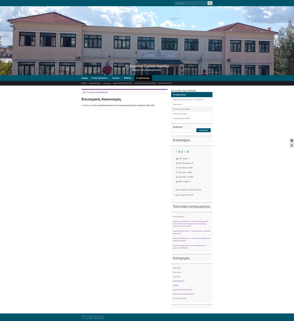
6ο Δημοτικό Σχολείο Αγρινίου (147, 66)
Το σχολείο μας (143, 78)
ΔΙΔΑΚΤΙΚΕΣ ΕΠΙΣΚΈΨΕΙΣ (122, 83)
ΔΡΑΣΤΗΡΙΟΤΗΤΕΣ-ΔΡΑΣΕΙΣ (145, 83)
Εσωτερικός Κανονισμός (181, 109)
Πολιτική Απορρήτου (180, 114)
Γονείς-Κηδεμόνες (99, 78)
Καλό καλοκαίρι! (178, 216)
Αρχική (85, 78)
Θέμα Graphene (99, 318)
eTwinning (107, 83)
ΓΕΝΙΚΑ (84, 83)
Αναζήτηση (178, 127)
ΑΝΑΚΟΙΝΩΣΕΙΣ (95, 83)
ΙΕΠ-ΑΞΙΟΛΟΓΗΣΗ (165, 83)
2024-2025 (177, 268)
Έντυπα (116, 78)
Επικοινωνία (177, 104)
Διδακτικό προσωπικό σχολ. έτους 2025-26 (188, 99)
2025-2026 (177, 272)
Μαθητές (128, 78)
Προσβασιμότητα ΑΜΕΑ (181, 118)
